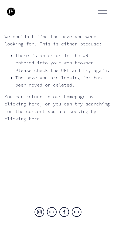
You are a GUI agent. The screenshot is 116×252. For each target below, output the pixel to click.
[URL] (52, 212)
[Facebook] (64, 212)
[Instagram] (39, 212)
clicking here (22, 104)
